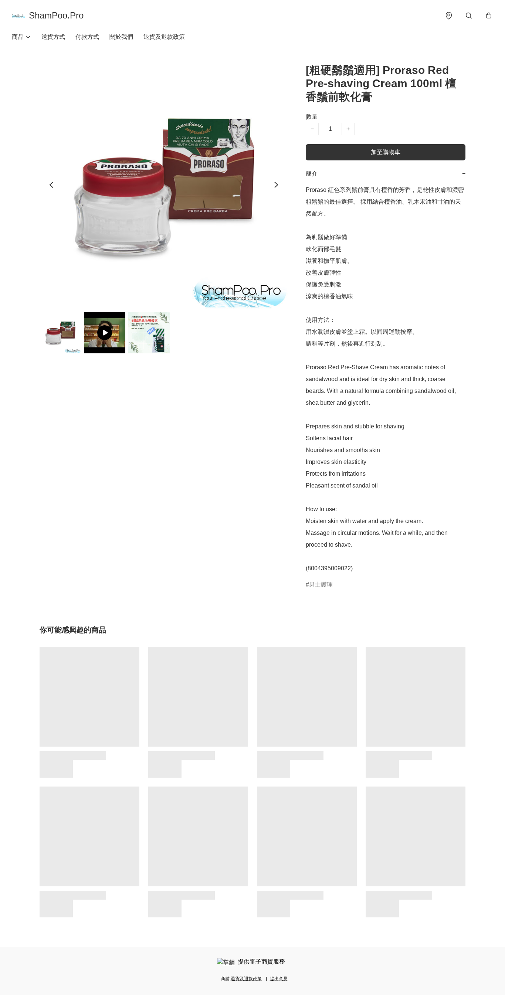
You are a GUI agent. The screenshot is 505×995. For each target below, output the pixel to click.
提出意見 (279, 978)
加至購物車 (385, 152)
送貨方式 (53, 37)
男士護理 (321, 584)
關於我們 (121, 37)
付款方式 (87, 37)
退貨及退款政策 (164, 37)
